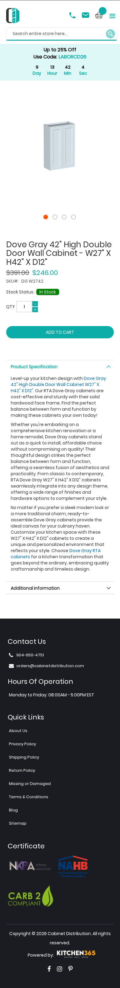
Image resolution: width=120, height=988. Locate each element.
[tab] (60, 366)
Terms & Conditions (28, 797)
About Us (18, 731)
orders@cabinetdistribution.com (86, 16)
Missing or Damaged (30, 784)
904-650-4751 (73, 16)
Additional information (35, 588)
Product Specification (34, 367)
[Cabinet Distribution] (12, 16)
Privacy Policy (22, 744)
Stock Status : (21, 292)
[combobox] (61, 34)
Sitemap (17, 823)
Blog (13, 810)
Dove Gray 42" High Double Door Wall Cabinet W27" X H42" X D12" (58, 384)
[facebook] (49, 969)
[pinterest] (70, 969)
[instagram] (59, 969)
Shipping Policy (24, 757)
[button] (46, 217)
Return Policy (22, 770)
